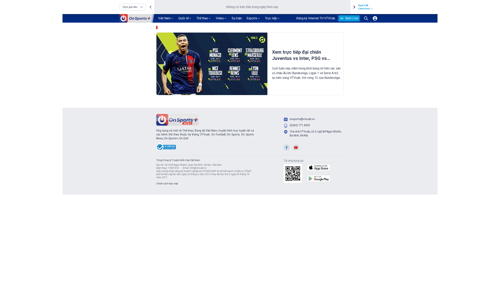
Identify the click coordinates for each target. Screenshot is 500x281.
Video (220, 18)
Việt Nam (164, 18)
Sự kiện (237, 18)
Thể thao (202, 18)
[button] (132, 7)
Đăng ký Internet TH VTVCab (315, 18)
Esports (251, 18)
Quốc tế (183, 18)
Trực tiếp (271, 18)
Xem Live (351, 18)
